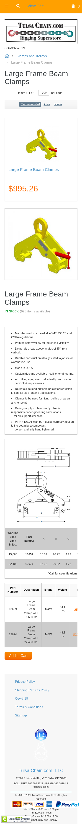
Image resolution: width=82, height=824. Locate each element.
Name (58, 104)
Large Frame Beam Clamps (33, 169)
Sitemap (21, 715)
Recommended (30, 104)
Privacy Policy (25, 681)
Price (47, 104)
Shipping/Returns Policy (32, 690)
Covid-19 (21, 698)
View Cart (36, 6)
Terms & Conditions (29, 707)
